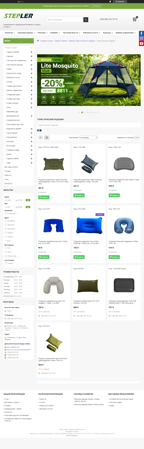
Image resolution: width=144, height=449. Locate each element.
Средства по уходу (14, 73)
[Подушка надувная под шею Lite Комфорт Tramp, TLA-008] (53, 285)
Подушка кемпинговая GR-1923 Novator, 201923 (86, 302)
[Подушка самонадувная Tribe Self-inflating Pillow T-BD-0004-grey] (124, 285)
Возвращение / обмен (12, 409)
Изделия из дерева (14, 129)
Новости (7, 175)
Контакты (8, 183)
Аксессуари (11, 146)
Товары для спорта (14, 86)
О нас (6, 179)
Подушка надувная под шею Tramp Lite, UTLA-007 (52, 242)
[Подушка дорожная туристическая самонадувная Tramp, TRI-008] (88, 164)
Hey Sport (10, 141)
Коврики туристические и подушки (82, 41)
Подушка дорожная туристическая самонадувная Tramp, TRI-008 (87, 181)
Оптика (9, 82)
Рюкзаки (41, 33)
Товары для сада (13, 99)
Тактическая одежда (15, 65)
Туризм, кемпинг (60, 41)
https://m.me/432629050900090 (18, 350)
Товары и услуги (46, 41)
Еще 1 (9, 241)
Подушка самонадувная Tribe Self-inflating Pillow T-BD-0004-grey (123, 302)
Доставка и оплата (11, 402)
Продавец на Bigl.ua (72, 431)
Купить (45, 197)
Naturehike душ (12, 112)
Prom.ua (82, 429)
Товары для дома (13, 94)
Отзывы (7, 171)
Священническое (13, 120)
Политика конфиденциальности (103, 433)
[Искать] (85, 19)
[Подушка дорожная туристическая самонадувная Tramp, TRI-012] (53, 342)
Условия (96, 6)
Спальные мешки (25, 33)
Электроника (12, 137)
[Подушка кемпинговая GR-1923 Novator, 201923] (88, 285)
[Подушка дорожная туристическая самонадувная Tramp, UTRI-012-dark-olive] (53, 164)
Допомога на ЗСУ (46, 409)
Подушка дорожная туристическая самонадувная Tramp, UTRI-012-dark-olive (53, 182)
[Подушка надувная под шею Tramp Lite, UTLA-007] (53, 225)
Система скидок (116, 402)
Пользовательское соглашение (16, 415)
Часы (9, 107)
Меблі (9, 154)
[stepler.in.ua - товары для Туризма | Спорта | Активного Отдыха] (18, 16)
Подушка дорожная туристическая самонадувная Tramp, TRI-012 (52, 359)
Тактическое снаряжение (16, 60)
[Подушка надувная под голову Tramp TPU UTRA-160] (124, 164)
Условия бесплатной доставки (121, 399)
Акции (112, 405)
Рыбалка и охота (90, 33)
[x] (40, 130)
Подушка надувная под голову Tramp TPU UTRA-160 (124, 181)
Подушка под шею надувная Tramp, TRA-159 (123, 242)
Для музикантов (13, 116)
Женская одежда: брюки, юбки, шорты (89, 404)
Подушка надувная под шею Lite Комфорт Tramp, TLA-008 (51, 302)
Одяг (8, 163)
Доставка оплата (11, 167)
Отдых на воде (12, 103)
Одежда (107, 33)
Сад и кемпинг (12, 133)
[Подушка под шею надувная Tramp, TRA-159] (124, 225)
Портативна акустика (15, 124)
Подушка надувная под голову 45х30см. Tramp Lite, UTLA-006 (86, 242)
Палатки (9, 33)
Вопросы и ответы (46, 405)
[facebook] (38, 130)
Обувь (9, 69)
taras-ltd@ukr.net (13, 347)
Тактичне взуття (70, 33)
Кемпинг (54, 33)
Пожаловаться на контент (82, 433)
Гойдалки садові (13, 150)
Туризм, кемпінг (13, 158)
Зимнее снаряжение (125, 33)
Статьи (42, 402)
